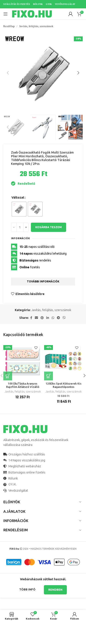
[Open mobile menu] (5, 13)
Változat (17, 197)
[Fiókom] (70, 13)
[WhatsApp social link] (53, 318)
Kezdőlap (9, 26)
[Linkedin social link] (47, 318)
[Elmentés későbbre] (36, 348)
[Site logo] (32, 13)
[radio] (19, 209)
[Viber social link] (64, 318)
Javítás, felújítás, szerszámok (36, 26)
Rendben (55, 589)
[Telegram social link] (58, 318)
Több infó (27, 589)
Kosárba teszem (48, 227)
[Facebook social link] (31, 318)
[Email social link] (36, 318)
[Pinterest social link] (42, 318)
